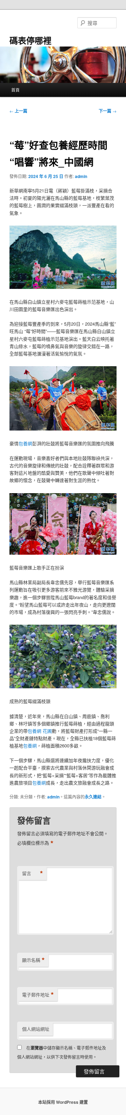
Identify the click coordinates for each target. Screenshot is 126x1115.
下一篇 (108, 111)
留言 (32, 873)
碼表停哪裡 (30, 40)
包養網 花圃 (40, 730)
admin (81, 176)
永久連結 (93, 797)
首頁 (15, 90)
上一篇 (18, 111)
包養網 (25, 443)
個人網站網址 (35, 1028)
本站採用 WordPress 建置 (63, 1102)
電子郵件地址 (38, 994)
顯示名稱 (33, 960)
